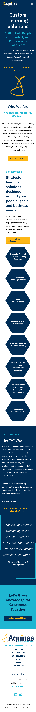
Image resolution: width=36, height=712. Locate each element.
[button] (27, 4)
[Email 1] (20, 694)
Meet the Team (18, 653)
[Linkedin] (15, 694)
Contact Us (19, 666)
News (18, 659)
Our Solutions (18, 656)
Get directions (18, 686)
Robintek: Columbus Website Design (22, 708)
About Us (19, 649)
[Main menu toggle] (32, 4)
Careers (18, 663)
